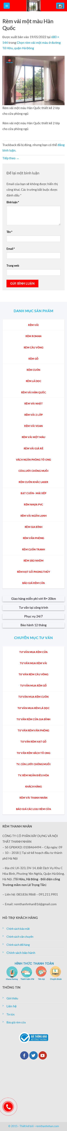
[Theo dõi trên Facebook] (24, 1055)
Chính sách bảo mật (18, 928)
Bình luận (13, 202)
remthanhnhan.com (47, 1126)
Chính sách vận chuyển (20, 936)
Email (11, 248)
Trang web (13, 265)
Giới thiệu (12, 998)
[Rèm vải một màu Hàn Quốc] (33, 80)
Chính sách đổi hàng (18, 944)
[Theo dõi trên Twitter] (33, 1055)
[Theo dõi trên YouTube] (43, 1055)
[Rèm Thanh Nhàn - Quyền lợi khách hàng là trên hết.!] (33, 5)
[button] (7, 6)
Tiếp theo (10, 158)
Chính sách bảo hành (21, 953)
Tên (9, 232)
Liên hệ (12, 1006)
